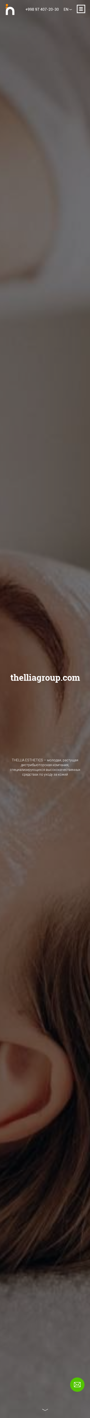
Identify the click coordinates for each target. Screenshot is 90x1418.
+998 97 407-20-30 (42, 9)
